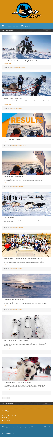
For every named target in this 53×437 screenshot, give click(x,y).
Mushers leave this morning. (13, 98)
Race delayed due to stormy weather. (16, 340)
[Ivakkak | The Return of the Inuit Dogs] (26, 10)
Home (3, 30)
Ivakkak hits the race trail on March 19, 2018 (18, 382)
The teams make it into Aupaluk (14, 176)
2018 (6, 30)
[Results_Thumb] (26, 125)
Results (24, 145)
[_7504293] (26, 326)
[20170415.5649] (26, 368)
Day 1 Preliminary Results (12, 139)
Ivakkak (12, 67)
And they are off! (9, 217)
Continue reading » (7, 63)
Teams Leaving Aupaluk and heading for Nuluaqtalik (21, 61)
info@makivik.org (7, 420)
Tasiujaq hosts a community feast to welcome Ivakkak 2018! (23, 258)
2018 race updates (18, 108)
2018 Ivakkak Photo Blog (20, 67)
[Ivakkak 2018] (26, 46)
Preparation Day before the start (14, 299)
